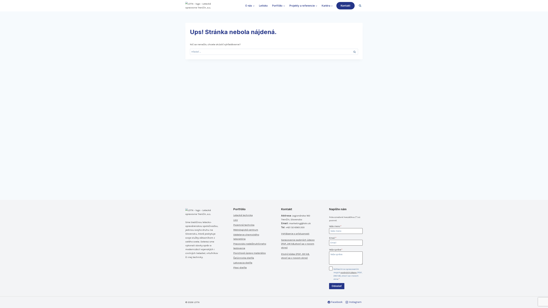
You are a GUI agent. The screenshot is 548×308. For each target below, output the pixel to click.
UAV (235, 220)
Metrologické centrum (245, 229)
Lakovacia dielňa (242, 262)
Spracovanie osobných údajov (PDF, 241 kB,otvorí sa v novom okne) (298, 243)
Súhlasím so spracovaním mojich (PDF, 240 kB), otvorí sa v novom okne (348, 274)
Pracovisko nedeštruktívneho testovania (249, 246)
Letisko (263, 5)
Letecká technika (243, 215)
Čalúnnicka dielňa (243, 257)
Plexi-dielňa (240, 267)
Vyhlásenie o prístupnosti (295, 233)
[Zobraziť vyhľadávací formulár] (360, 5)
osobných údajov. (349, 272)
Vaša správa (335, 249)
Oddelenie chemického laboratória (246, 236)
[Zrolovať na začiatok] (541, 299)
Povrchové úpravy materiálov (249, 253)
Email (332, 238)
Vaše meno (335, 226)
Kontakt (345, 5)
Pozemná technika (243, 224)
